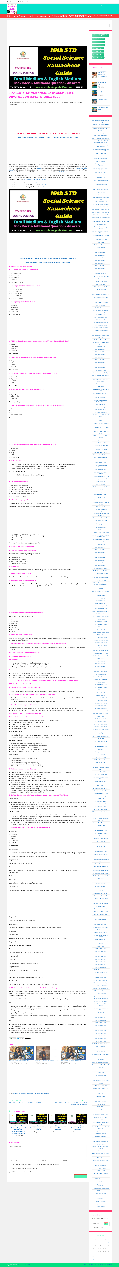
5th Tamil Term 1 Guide (100, 719)
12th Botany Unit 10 (100, 442)
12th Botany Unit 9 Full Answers (100, 454)
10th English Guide (100, 161)
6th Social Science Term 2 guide (100, 796)
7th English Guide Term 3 (101, 828)
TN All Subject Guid (100, 1163)
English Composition (101, 1075)
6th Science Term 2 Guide (101, 772)
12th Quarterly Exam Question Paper (100, 523)
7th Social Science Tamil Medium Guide (100, 867)
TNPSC (39, 168)
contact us (96, 1264)
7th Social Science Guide (100, 863)
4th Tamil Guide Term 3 (100, 666)
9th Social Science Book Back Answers (101, 1004)
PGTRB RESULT (100, 1106)
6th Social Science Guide (100, 781)
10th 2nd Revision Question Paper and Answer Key (101, 145)
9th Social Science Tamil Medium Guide (100, 1008)
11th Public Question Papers (101, 330)
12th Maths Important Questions (101, 500)
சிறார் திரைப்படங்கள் (100, 1204)
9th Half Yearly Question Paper (100, 983)
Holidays (101, 1083)
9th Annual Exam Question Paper (101, 975)
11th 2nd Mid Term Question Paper (100, 279)
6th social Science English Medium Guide (101, 777)
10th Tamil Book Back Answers (101, 244)
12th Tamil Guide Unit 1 (100, 547)
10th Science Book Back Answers (100, 204)
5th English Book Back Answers (100, 679)
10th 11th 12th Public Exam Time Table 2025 (101, 129)
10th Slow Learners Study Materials (100, 212)
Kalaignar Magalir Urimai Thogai (100, 1088)
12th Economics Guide (100, 481)
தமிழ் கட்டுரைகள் (101, 1206)
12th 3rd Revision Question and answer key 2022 (100, 380)
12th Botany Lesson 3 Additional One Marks (100, 428)
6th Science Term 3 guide (101, 774)
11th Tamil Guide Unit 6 (100, 362)
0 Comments (15, 104)
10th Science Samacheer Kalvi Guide (100, 209)
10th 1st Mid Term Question (100, 133)
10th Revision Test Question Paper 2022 (100, 198)
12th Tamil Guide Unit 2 (100, 550)
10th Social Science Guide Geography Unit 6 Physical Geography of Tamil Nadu (94, 15)
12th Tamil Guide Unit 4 (100, 555)
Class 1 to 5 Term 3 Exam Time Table (100, 1064)
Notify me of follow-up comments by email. (25, 1168)
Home (85, 1264)
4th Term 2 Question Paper (100, 671)
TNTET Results (100, 1190)
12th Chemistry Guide (100, 462)
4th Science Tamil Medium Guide (100, 640)
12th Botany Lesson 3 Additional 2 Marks (101, 415)
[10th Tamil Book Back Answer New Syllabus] (47, 1053)
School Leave (101, 1139)
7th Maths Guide (101, 841)
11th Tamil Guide (98, 42)
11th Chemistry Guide (100, 289)
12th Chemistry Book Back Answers (100, 460)
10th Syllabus (100, 242)
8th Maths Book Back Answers (100, 911)
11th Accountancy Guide (101, 281)
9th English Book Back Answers (100, 980)
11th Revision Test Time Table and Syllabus (101, 343)
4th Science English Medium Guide (100, 632)
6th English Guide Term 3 (101, 741)
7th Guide (100, 836)
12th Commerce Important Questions (100, 472)
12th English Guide (100, 484)
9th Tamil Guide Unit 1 (100, 1017)
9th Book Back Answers (100, 977)
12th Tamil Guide (98, 39)
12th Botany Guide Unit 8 (101, 412)
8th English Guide (100, 906)
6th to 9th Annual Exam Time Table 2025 (100, 812)
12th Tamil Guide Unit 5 (100, 557)
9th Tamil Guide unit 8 (101, 1036)
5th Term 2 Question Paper (100, 726)
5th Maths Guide (101, 692)
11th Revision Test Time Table (101, 340)
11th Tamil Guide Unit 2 (100, 352)
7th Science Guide (100, 846)
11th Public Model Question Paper (100, 327)
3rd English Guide (100, 595)
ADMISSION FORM (100, 1046)
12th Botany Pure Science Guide (100, 440)
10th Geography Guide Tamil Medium (100, 164)
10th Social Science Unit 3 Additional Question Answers (58, 1128)
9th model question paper (100, 991)
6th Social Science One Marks (101, 790)
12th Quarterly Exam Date (100, 520)
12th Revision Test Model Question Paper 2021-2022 (100, 535)
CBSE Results (101, 1059)
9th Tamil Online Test (101, 1041)
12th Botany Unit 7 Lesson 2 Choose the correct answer (100, 446)
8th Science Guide (100, 930)
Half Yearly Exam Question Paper (101, 1080)
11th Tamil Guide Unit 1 (100, 349)
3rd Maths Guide (101, 598)
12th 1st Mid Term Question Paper (100, 373)
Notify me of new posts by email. (21, 1172)
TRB (101, 1196)
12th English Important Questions (101, 487)
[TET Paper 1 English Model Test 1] (94, 109)
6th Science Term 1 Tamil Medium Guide (101, 768)
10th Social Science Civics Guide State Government (77, 1128)
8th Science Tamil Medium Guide (100, 932)
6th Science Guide (100, 762)
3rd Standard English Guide (100, 606)
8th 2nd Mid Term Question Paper (101, 895)
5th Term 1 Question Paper (100, 724)
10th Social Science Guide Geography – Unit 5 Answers (38, 1128)
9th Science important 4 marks (100, 1001)
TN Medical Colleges (100, 1168)
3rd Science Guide (100, 600)
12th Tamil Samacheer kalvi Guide (101, 571)
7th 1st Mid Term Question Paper (101, 816)
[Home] (60, 15)
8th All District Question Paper (101, 898)
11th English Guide (100, 305)
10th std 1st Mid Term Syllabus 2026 (19, 1060)
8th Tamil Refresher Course (100, 970)
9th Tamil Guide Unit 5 (100, 1028)
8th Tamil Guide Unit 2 (100, 951)
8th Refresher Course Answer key (101, 922)
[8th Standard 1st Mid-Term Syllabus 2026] (73, 1053)
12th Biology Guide (100, 404)
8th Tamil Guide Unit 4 (100, 956)
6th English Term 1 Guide (101, 744)
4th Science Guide (100, 635)
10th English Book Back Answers (100, 158)
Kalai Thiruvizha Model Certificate (101, 1085)
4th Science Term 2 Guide (101, 645)
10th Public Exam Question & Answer (101, 181)
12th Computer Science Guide (101, 479)
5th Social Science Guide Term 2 (100, 708)
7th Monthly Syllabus (101, 844)
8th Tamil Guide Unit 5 (100, 959)
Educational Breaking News (100, 1070)
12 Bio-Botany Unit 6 (101, 370)
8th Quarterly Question (100, 919)
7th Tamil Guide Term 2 (100, 883)
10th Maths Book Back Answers (100, 175)
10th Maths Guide (100, 177)
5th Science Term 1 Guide (101, 703)
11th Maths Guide (100, 314)
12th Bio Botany (101, 386)
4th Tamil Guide (100, 658)
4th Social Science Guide (100, 648)
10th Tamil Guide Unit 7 (100, 265)
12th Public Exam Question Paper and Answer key (101, 514)
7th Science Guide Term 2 (101, 849)
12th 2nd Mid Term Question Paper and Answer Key (100, 376)
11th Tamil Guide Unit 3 (100, 354)
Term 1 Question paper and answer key (100, 1154)
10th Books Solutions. (62, 172)
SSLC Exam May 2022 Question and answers (100, 1147)
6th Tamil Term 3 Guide (100, 806)
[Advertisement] (48, 34)
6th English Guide (100, 739)
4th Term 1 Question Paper (100, 669)
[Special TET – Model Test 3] (94, 85)
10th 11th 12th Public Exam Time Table (101, 125)
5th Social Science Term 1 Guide (100, 711)
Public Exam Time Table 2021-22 (100, 1112)
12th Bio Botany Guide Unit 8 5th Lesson (101, 389)
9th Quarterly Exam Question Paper (100, 996)
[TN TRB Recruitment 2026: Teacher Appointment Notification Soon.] (94, 75)
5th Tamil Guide (100, 716)
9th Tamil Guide (98, 48)
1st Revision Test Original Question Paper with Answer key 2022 (100, 583)
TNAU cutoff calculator (100, 1178)
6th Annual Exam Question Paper (101, 736)
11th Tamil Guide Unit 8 (100, 367)
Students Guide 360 (24, 1265)
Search (93, 23)
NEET (100, 1099)
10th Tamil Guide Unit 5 (100, 260)
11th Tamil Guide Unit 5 (100, 359)
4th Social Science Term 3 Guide (100, 656)
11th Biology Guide (100, 284)
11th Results (101, 333)
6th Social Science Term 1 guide (100, 793)
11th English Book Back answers (100, 302)
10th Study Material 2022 (101, 239)
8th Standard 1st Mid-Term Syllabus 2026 (72, 1060)
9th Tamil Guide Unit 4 (100, 1025)
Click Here (36, 183)
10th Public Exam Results (101, 184)
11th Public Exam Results (101, 325)
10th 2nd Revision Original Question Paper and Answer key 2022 (100, 141)
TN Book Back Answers (100, 1165)
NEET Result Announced (100, 1101)
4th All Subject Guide (101, 614)
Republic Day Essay (100, 1131)
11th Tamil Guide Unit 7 (100, 365)
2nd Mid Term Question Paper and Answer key (100, 592)
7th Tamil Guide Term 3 (100, 886)
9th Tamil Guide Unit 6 (100, 1030)
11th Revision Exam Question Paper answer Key (100, 336)
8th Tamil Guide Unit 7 (100, 964)
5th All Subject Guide (101, 674)
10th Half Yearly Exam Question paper (100, 168)
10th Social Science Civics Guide (100, 215)
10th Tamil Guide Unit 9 (100, 271)
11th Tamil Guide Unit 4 (100, 357)
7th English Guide (100, 825)
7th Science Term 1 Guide (101, 857)
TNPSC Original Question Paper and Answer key (100, 1184)
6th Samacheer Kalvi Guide (100, 760)
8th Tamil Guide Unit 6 (100, 962)
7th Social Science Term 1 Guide (100, 870)
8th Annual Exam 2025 (100, 901)
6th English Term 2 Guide (101, 746)
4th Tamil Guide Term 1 (100, 661)
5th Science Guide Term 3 (101, 700)
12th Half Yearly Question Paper (100, 492)
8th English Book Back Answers (100, 903)
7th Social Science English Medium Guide (101, 860)
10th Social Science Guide (18, 102)
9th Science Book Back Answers (100, 998)
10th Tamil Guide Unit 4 (100, 258)
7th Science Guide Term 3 (101, 851)
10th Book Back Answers (101, 156)
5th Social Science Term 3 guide (100, 713)
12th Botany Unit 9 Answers (100, 452)
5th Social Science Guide (100, 705)
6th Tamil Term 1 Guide (100, 801)
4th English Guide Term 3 (101, 621)
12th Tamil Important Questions (100, 568)
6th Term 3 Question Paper (100, 809)
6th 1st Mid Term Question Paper (101, 729)
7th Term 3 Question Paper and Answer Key (100, 889)
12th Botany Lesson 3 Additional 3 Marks (101, 419)
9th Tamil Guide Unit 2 (100, 1020)
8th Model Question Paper (100, 914)
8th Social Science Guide (100, 939)
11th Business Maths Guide (100, 286)
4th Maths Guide (101, 629)
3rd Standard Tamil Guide (101, 608)
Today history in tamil (100, 1193)
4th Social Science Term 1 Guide (100, 650)
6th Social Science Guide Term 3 (100, 788)
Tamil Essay (100, 1151)
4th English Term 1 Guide (101, 624)
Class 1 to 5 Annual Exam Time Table (100, 1062)
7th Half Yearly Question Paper (100, 838)
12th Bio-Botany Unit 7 (100, 397)
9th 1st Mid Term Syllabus (100, 972)
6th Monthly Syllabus (101, 757)
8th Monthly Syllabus (101, 916)
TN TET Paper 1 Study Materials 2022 (100, 1173)
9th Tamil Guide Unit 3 (100, 1022)
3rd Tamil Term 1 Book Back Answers (100, 611)
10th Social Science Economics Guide (100, 221)
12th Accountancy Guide (101, 384)
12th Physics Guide (100, 506)
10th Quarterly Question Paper (100, 189)
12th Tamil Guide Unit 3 (100, 552)
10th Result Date (101, 195)
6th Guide (100, 749)
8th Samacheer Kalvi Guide (100, 924)
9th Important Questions (101, 985)
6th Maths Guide (101, 754)
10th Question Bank (100, 192)
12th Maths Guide (100, 497)
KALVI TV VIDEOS (101, 1091)
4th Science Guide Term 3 (101, 637)
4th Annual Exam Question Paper (101, 616)
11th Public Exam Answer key (101, 322)
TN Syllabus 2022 (101, 1171)
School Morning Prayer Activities (100, 1141)
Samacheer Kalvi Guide (100, 1136)
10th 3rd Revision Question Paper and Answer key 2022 (101, 150)
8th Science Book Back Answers (100, 927)
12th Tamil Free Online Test (100, 542)
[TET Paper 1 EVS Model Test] (94, 93)
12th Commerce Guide (100, 469)
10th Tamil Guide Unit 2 (100, 252)
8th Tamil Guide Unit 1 (100, 949)
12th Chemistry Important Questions (100, 466)
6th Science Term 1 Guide (101, 765)
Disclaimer (109, 1264)
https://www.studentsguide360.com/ (35, 179)
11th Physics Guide (100, 320)
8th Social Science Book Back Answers (101, 935)
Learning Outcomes (100, 1096)
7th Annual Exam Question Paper (101, 823)
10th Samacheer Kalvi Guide (100, 201)
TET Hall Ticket (100, 1157)
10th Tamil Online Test (100, 273)
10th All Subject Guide (100, 153)
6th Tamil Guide (100, 798)
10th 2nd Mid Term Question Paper (100, 138)
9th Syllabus (101, 1012)
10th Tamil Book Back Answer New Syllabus (47, 1060)
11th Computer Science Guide (101, 297)
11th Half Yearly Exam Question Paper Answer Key (100, 311)
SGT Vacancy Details (100, 1144)
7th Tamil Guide (98, 54)
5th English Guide (100, 682)
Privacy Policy (103, 1264)
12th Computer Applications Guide (100, 476)
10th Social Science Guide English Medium (40, 102)
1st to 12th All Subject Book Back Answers (100, 587)
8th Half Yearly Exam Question (100, 909)
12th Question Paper (101, 527)
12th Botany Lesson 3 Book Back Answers (100, 432)
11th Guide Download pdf (101, 307)
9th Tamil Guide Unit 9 (100, 1038)
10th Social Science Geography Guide (40, 1093)
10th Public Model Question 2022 (101, 187)
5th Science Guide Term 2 (101, 698)
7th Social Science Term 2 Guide (100, 873)
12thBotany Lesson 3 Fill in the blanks (100, 574)
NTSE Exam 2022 (101, 1104)
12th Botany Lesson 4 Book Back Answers (100, 436)
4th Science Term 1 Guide (101, 642)
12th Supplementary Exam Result (101, 539)
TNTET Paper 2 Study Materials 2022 (100, 1188)
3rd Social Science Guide (100, 603)
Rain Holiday (101, 1120)
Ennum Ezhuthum (100, 1078)
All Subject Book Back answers (101, 1049)
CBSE (100, 1057)
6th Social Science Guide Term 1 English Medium (100, 784)
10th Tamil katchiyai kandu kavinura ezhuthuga (100, 121)
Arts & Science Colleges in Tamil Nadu (101, 1054)
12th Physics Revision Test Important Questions (100, 510)
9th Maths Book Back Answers (100, 988)
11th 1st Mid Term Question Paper (100, 276)
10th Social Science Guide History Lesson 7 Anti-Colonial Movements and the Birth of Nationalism (18, 1129)
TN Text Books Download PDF (101, 1176)
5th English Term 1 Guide (101, 684)
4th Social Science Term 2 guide (100, 653)
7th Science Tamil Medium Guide (100, 854)
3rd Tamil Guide (98, 57)
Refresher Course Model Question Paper (101, 1123)
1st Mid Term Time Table (100, 580)
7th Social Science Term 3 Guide (100, 875)
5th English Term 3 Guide (101, 690)
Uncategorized (100, 1198)
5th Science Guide (100, 695)
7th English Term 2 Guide (101, 833)
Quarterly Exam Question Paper (100, 1114)
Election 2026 (101, 1072)
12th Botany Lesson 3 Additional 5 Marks (101, 424)
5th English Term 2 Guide (101, 687)
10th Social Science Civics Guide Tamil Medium (101, 218)
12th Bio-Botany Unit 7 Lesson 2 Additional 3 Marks (100, 400)
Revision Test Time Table (100, 1133)
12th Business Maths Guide (100, 457)
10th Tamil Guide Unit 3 (100, 255)
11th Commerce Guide (100, 292)
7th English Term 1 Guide (101, 830)
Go (106, 1223)
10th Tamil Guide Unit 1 (100, 250)
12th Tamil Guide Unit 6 (100, 560)
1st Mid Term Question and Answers (100, 577)
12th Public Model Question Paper (100, 517)
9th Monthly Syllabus (101, 993)
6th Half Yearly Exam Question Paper (101, 752)
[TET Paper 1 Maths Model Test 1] (94, 101)
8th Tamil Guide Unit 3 (100, 954)
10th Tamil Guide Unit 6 (100, 263)
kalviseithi (100, 1093)
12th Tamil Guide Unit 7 (100, 563)
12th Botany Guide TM (100, 409)
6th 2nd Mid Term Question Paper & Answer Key (100, 732)
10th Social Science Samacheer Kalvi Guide (68, 102)
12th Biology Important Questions (100, 407)
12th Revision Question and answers (100, 532)
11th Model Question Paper (100, 317)
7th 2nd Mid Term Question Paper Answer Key (101, 819)
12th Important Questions (100, 494)
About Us (90, 1264)
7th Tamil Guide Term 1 (100, 881)
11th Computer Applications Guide (100, 294)
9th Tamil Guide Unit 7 (100, 1033)
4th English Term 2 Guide (101, 627)
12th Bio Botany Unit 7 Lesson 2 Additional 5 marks (100, 394)
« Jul (93, 1260)
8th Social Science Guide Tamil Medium (101, 942)
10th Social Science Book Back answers (21, 1093)
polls (101, 1109)
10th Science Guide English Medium (100, 207)
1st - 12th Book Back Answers (100, 35)
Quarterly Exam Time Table (100, 1117)
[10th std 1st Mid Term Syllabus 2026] (21, 1053)
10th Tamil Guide (98, 45)
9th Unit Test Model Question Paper (100, 1043)
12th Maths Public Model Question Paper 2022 (100, 503)
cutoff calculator (101, 1067)
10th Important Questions (100, 172)
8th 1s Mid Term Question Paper (100, 893)
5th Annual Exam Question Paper (101, 677)
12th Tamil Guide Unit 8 (100, 565)
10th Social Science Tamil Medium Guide (101, 236)
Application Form (101, 1051)
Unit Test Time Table (100, 1201)
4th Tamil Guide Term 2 (100, 663)
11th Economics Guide (100, 300)
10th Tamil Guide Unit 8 (100, 268)
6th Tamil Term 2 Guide (100, 804)
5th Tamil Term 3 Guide (100, 721)
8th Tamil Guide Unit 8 (100, 967)
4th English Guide (100, 619)
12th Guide (100, 489)
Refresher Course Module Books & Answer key (100, 1127)
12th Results (101, 530)
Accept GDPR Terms (98, 1227)
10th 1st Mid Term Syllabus (100, 135)
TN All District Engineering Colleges (100, 1160)
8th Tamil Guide (98, 51)
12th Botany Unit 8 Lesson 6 (100, 449)
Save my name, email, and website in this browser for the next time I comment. (36, 1164)
